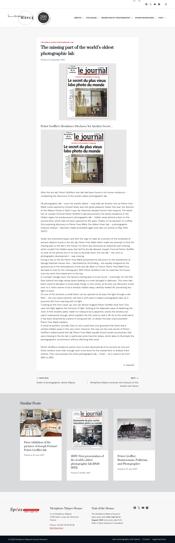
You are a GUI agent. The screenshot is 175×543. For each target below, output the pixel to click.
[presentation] (41, 423)
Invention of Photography (115, 18)
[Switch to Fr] (139, 4)
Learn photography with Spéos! (126, 539)
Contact (146, 539)
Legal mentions (159, 539)
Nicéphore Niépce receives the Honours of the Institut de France (114, 382)
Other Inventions (144, 18)
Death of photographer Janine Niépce (56, 380)
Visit (160, 18)
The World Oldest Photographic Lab (57, 42)
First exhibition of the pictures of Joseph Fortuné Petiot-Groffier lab (40, 446)
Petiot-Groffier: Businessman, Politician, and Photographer (132, 460)
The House (91, 18)
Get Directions (56, 528)
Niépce (77, 18)
